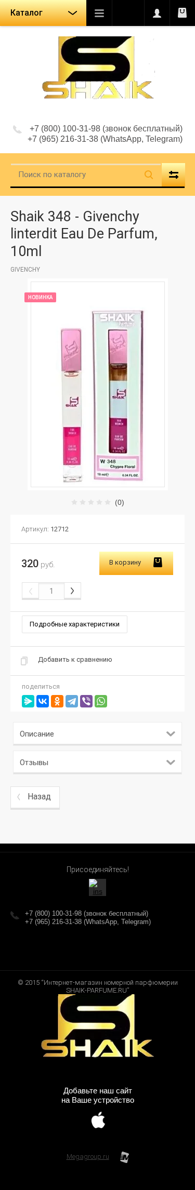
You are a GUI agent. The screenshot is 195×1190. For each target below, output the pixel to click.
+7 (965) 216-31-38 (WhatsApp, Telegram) (105, 139)
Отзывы (34, 762)
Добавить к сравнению (75, 659)
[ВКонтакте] (42, 701)
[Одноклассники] (57, 701)
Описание (37, 734)
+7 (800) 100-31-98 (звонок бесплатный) (106, 128)
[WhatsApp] (101, 701)
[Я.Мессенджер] (28, 701)
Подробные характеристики (75, 624)
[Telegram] (72, 701)
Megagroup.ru (88, 1156)
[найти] (149, 175)
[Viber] (86, 701)
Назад (39, 796)
